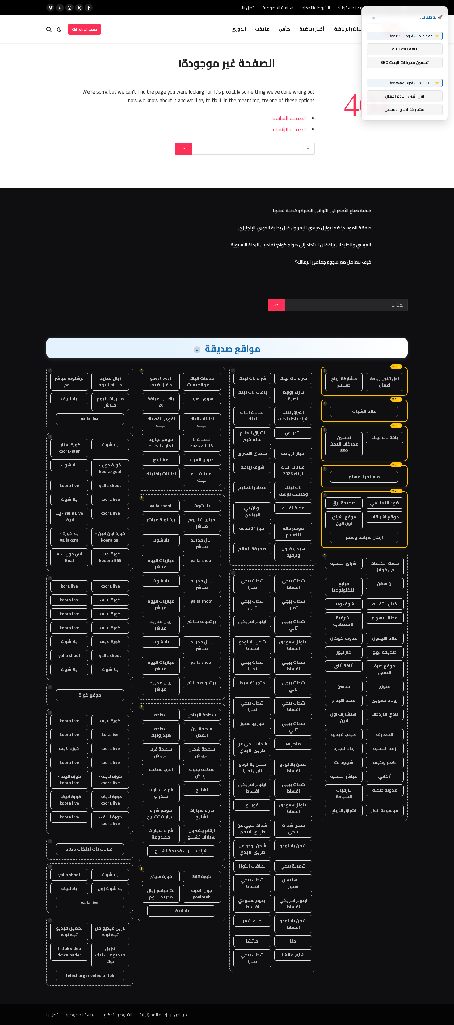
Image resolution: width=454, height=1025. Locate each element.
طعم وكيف (385, 762)
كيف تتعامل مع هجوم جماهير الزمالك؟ (333, 262)
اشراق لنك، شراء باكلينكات (293, 415)
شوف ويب (343, 604)
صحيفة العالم (252, 549)
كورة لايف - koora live (110, 779)
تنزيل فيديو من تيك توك (110, 931)
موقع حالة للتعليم (293, 531)
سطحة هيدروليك (160, 732)
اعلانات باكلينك (160, 474)
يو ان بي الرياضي (252, 511)
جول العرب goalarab (201, 893)
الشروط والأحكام (315, 7)
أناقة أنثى (344, 666)
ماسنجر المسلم (364, 477)
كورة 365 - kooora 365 (110, 557)
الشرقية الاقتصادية (344, 621)
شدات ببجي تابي (252, 604)
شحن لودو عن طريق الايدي (252, 849)
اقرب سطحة (161, 769)
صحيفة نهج (385, 652)
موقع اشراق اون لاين (344, 520)
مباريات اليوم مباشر (201, 523)
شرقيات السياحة (344, 793)
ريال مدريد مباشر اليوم (110, 381)
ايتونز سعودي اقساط (293, 645)
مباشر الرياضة (348, 28)
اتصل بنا (248, 7)
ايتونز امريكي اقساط (252, 787)
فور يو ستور (252, 723)
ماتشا (252, 941)
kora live (69, 586)
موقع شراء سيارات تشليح (161, 813)
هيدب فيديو (344, 734)
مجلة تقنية (293, 508)
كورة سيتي (160, 876)
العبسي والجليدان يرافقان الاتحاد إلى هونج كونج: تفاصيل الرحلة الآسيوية (301, 244)
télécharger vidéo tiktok (90, 975)
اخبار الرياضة (293, 453)
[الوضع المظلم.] (59, 29)
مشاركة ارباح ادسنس (344, 381)
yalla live (90, 419)
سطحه (161, 715)
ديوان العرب (202, 460)
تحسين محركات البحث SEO (344, 443)
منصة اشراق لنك (84, 29)
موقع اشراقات (384, 517)
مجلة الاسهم (385, 618)
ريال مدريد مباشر (201, 543)
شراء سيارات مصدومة (161, 833)
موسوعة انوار (384, 810)
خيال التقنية (384, 604)
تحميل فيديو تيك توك (69, 931)
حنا (293, 941)
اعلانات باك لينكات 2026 (90, 849)
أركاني (385, 776)
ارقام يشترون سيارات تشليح (202, 833)
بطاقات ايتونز (252, 866)
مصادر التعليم (252, 487)
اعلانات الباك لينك (252, 415)
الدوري (238, 28)
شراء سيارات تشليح (201, 813)
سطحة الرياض (201, 715)
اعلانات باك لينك (201, 477)
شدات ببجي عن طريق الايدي (252, 747)
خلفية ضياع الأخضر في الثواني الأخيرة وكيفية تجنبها (322, 210)
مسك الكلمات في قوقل (384, 566)
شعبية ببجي (293, 866)
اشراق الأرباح (343, 810)
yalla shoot (161, 506)
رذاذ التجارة (344, 748)
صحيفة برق (343, 503)
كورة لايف (110, 600)
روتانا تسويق (385, 700)
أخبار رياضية (312, 28)
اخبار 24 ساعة (252, 528)
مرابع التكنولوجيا (343, 586)
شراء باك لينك (293, 378)
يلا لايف (181, 911)
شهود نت (343, 762)
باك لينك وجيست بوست (293, 490)
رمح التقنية (384, 748)
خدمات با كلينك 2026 (201, 442)
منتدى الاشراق (252, 453)
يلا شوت (201, 506)
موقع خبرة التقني (384, 669)
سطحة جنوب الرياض (202, 772)
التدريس (293, 433)
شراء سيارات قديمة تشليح (181, 851)
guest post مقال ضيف (160, 381)
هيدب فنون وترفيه (293, 552)
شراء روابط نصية (293, 395)
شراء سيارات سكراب (161, 793)
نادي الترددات (384, 714)
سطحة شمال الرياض (201, 752)
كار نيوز (343, 652)
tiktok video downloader (69, 951)
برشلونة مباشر (160, 520)
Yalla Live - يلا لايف (69, 516)
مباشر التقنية (344, 776)
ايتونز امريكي (252, 621)
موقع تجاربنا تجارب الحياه (160, 442)
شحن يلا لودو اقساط (252, 645)
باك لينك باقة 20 (160, 402)
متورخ (385, 686)
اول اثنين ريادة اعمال (384, 381)
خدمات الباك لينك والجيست (201, 381)
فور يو (252, 805)
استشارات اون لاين (344, 717)
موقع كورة (89, 695)
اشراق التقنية (344, 563)
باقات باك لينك (252, 392)
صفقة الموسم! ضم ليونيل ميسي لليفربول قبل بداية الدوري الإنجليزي (304, 227)
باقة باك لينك (384, 437)
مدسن (343, 686)
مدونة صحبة (384, 790)
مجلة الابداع (343, 700)
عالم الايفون (384, 638)
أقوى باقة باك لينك (160, 422)
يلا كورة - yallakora (69, 536)
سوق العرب (201, 399)
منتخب (262, 28)
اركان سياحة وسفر (364, 537)
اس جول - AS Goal (69, 557)
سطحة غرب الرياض (160, 752)
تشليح (201, 790)
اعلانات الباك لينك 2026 (293, 470)
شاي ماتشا (293, 955)
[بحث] (49, 29)
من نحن (180, 1014)
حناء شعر (252, 921)
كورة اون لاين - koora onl (110, 536)
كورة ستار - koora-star (69, 448)
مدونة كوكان (344, 638)
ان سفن (385, 583)
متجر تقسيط (252, 683)
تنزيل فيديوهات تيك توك (110, 954)
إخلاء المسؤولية (352, 7)
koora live (69, 485)
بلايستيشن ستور (293, 883)
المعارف (384, 734)
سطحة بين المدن (201, 732)
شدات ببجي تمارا (252, 584)
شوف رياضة (252, 467)
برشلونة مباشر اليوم (69, 381)
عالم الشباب (364, 411)
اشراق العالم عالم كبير (252, 436)
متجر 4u (293, 744)
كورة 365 (201, 876)
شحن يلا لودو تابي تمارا (252, 767)
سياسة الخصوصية (278, 7)
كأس (284, 28)
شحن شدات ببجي (293, 828)
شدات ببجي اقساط (293, 584)
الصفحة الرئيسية (289, 129)
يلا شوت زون (110, 889)
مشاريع (161, 460)
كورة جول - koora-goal (110, 468)
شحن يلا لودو (293, 846)
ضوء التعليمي (384, 503)
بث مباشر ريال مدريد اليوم (161, 893)
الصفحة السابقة (289, 118)
